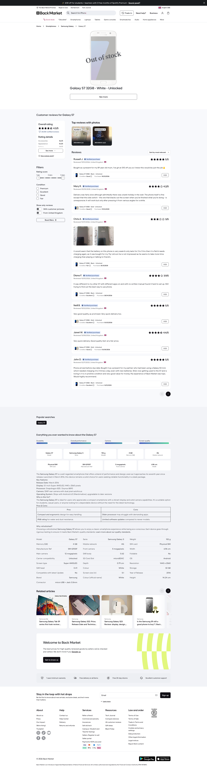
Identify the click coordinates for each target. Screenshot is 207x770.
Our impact (40, 722)
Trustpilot (40, 729)
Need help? (141, 13)
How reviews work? (47, 156)
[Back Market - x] (44, 738)
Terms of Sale (133, 719)
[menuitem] (75, 19)
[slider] (38, 178)
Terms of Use (133, 715)
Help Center (64, 719)
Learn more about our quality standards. (113, 532)
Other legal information (137, 737)
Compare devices (112, 719)
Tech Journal (110, 715)
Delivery (62, 722)
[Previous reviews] (162, 394)
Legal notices (133, 740)
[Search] (68, 13)
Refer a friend (87, 715)
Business (154, 13)
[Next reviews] (168, 394)
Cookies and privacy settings (136, 729)
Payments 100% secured (91, 742)
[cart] (168, 13)
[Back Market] (49, 13)
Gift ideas (109, 725)
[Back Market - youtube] (49, 733)
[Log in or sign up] (162, 13)
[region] (121, 136)
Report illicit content (136, 744)
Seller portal (86, 738)
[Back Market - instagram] (38, 733)
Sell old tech (87, 725)
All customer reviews (113, 722)
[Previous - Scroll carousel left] (162, 590)
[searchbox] (93, 13)
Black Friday (109, 729)
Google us (76, 651)
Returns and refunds (67, 725)
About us (39, 715)
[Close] (204, 3)
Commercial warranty (90, 719)
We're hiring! (41, 725)
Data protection (134, 734)
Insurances (86, 722)
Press (38, 719)
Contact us (63, 715)
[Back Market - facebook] (38, 738)
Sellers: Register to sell (90, 735)
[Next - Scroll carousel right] (168, 590)
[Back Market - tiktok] (44, 733)
